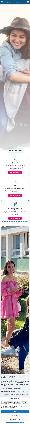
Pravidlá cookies (9, 422)
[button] (28, 398)
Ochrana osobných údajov (18, 422)
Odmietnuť (15, 415)
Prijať (15, 411)
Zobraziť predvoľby (15, 419)
